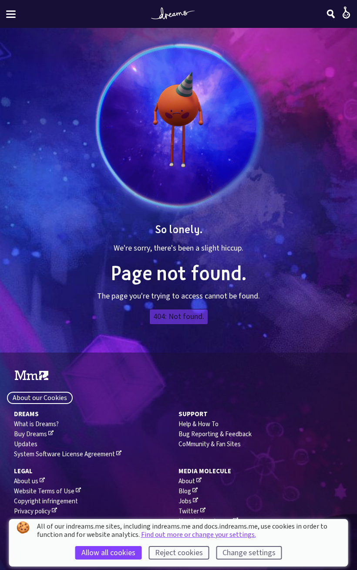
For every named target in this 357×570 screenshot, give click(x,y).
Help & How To (198, 424)
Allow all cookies (108, 552)
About (186, 481)
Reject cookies (179, 552)
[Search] (331, 14)
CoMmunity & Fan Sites (209, 444)
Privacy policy (32, 511)
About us (26, 481)
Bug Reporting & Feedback (215, 434)
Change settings (249, 552)
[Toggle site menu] (11, 14)
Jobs (185, 501)
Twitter (188, 511)
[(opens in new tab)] (31, 375)
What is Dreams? (36, 424)
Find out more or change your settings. (198, 534)
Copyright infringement (46, 501)
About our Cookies (40, 398)
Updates (25, 444)
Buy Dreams (30, 434)
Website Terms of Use (44, 491)
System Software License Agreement (64, 454)
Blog (184, 491)
